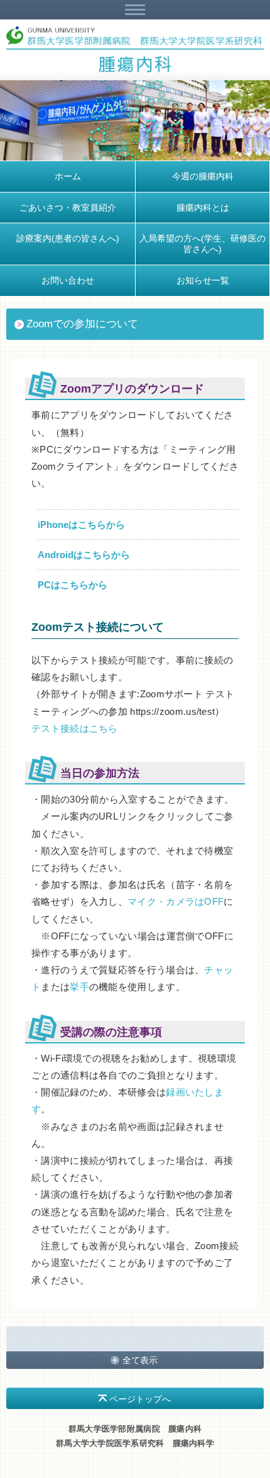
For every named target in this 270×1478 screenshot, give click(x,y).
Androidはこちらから (84, 554)
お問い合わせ (67, 280)
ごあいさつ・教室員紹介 (67, 208)
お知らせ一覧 (202, 280)
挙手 (79, 986)
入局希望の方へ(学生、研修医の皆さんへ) (202, 243)
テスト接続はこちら (74, 728)
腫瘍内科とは (202, 208)
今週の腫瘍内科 (203, 176)
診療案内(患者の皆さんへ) (67, 238)
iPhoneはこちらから (81, 524)
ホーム (68, 176)
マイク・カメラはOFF (175, 901)
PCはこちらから (72, 584)
